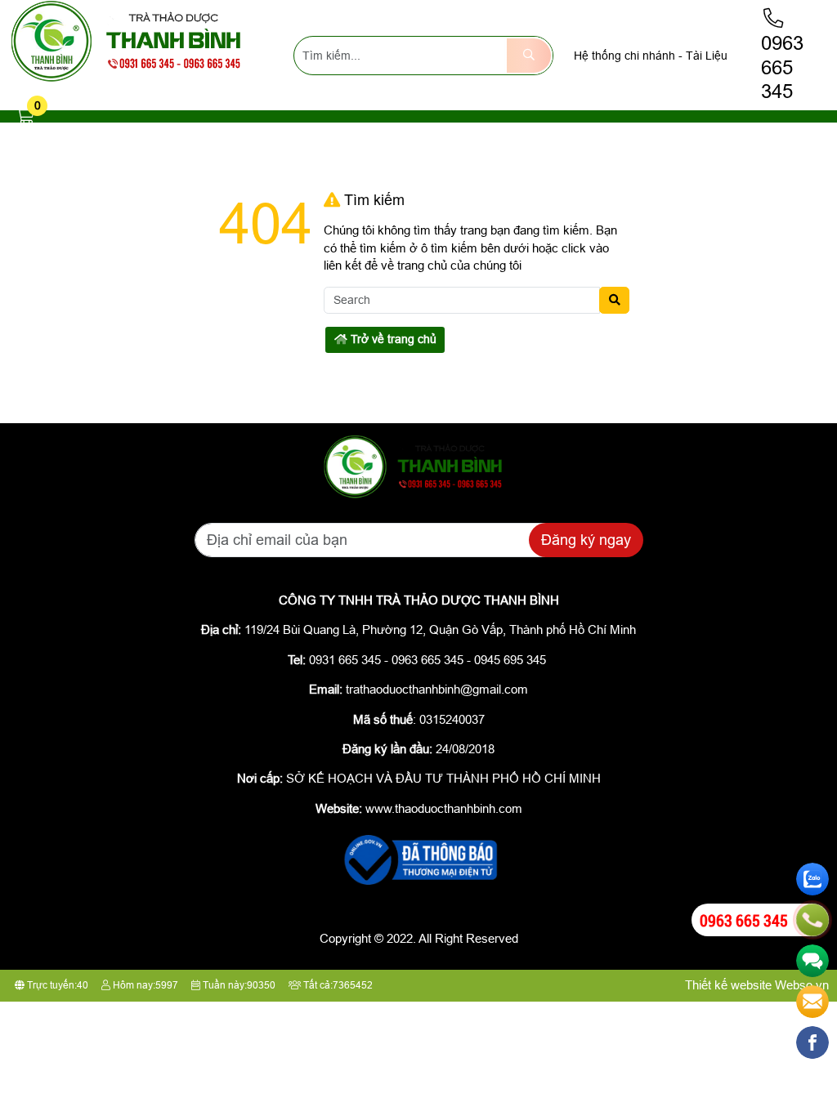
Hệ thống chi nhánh (624, 55)
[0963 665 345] (812, 920)
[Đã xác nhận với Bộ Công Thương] (418, 886)
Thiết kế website (728, 985)
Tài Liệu (706, 55)
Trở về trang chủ (391, 339)
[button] (25, 116)
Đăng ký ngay (586, 540)
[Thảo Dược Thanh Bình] (133, 80)
